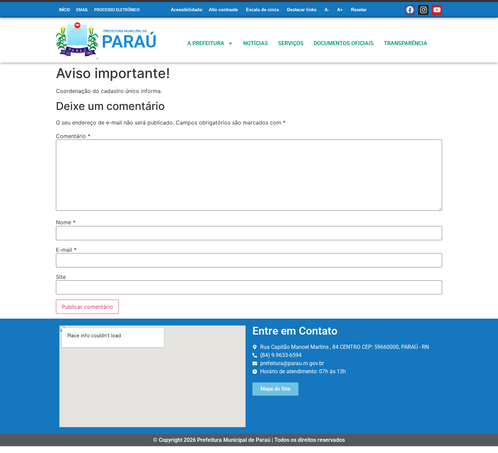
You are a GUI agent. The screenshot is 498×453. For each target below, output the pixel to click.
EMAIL (82, 9)
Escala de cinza (262, 9)
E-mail (66, 249)
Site (61, 277)
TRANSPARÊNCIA (405, 43)
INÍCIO (64, 9)
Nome (66, 222)
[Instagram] (423, 10)
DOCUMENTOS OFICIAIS (344, 43)
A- (327, 9)
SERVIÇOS (291, 43)
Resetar (359, 9)
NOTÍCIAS (255, 43)
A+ (340, 9)
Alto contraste (223, 9)
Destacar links (301, 9)
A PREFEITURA (205, 43)
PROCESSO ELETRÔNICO (117, 9)
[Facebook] (410, 10)
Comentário (73, 136)
